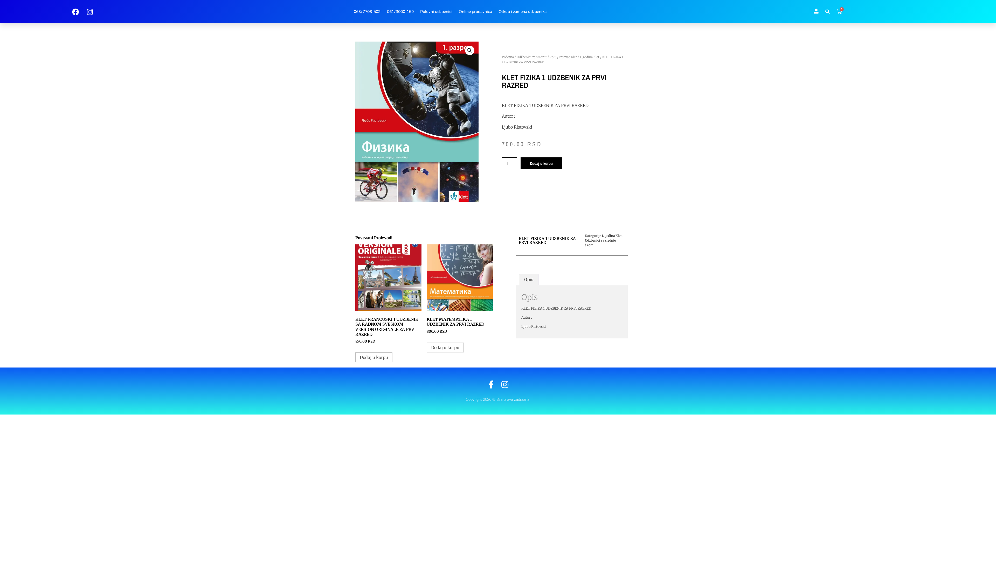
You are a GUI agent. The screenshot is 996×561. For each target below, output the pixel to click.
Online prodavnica (475, 11)
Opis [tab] (528, 279)
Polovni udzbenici (436, 11)
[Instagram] (505, 384)
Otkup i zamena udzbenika (523, 11)
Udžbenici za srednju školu (536, 57)
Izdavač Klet (568, 57)
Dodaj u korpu (541, 163)
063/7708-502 (367, 11)
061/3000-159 (400, 11)
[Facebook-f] (491, 384)
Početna (508, 57)
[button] (828, 12)
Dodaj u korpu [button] (374, 357)
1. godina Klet (589, 57)
